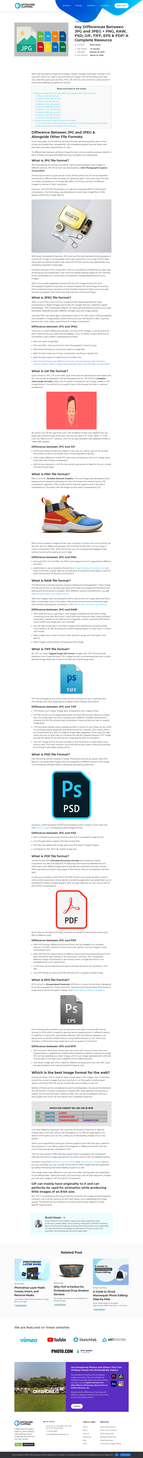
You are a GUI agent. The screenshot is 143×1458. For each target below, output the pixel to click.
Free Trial (121, 6)
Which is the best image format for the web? (54, 120)
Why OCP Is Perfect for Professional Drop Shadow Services (71, 1290)
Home (85, 1427)
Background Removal (108, 1437)
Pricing (78, 6)
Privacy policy (125, 1455)
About (85, 1430)
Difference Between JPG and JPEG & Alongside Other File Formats (64, 93)
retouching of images (90, 1162)
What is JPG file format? (47, 96)
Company (104, 6)
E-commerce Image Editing (110, 1444)
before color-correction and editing (90, 604)
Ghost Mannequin (106, 1440)
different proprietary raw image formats (50, 594)
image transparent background (89, 568)
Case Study (87, 1437)
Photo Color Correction (108, 1430)
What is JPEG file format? (48, 99)
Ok (117, 1455)
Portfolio (91, 6)
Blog (84, 1440)
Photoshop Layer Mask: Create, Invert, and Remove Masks (29, 1291)
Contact (76, 1406)
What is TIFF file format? (48, 109)
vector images (43, 828)
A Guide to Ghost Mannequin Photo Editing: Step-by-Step (110, 1295)
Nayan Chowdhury (101, 1288)
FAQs (85, 1444)
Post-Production (81, 21)
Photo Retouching (107, 1434)
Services (66, 6)
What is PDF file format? (48, 115)
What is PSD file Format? (48, 112)
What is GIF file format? (47, 101)
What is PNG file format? (48, 104)
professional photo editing (63, 1162)
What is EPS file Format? (48, 118)
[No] (140, 1455)
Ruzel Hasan (95, 45)
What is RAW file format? (48, 107)
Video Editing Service (108, 1427)
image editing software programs (88, 990)
